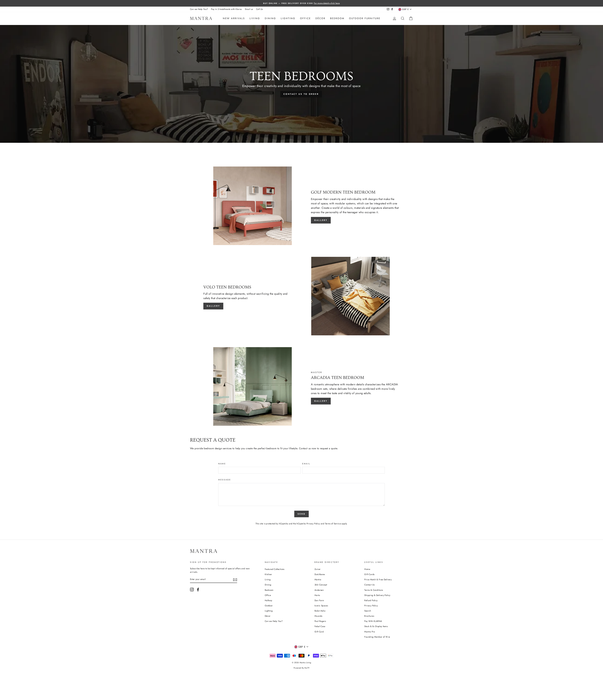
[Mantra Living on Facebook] (198, 589)
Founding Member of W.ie (377, 636)
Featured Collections (274, 569)
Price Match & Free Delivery (378, 579)
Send (302, 513)
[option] (301, 3)
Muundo (318, 615)
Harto (317, 595)
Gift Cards (369, 574)
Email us (249, 9)
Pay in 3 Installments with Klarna (226, 9)
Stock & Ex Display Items (376, 626)
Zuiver (318, 569)
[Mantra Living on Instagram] (192, 589)
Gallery (320, 220)
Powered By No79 (301, 667)
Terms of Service (333, 523)
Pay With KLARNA (373, 621)
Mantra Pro (369, 631)
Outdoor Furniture (364, 18)
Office (305, 18)
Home (367, 569)
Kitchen (268, 574)
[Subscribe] (235, 579)
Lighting (288, 18)
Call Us (259, 9)
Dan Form (319, 600)
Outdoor (269, 605)
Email (306, 463)
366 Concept (321, 584)
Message (224, 479)
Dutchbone (320, 574)
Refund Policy (371, 600)
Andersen (319, 590)
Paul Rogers (320, 621)
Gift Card (319, 631)
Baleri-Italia (320, 610)
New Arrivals (234, 18)
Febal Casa (320, 626)
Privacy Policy (313, 523)
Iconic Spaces (321, 605)
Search (367, 610)
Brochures (369, 615)
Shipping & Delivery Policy (377, 595)
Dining (270, 18)
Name (222, 463)
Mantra (318, 579)
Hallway (268, 600)
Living (255, 18)
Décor (320, 18)
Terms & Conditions (373, 590)
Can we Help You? (199, 9)
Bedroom (337, 18)
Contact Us (369, 584)
